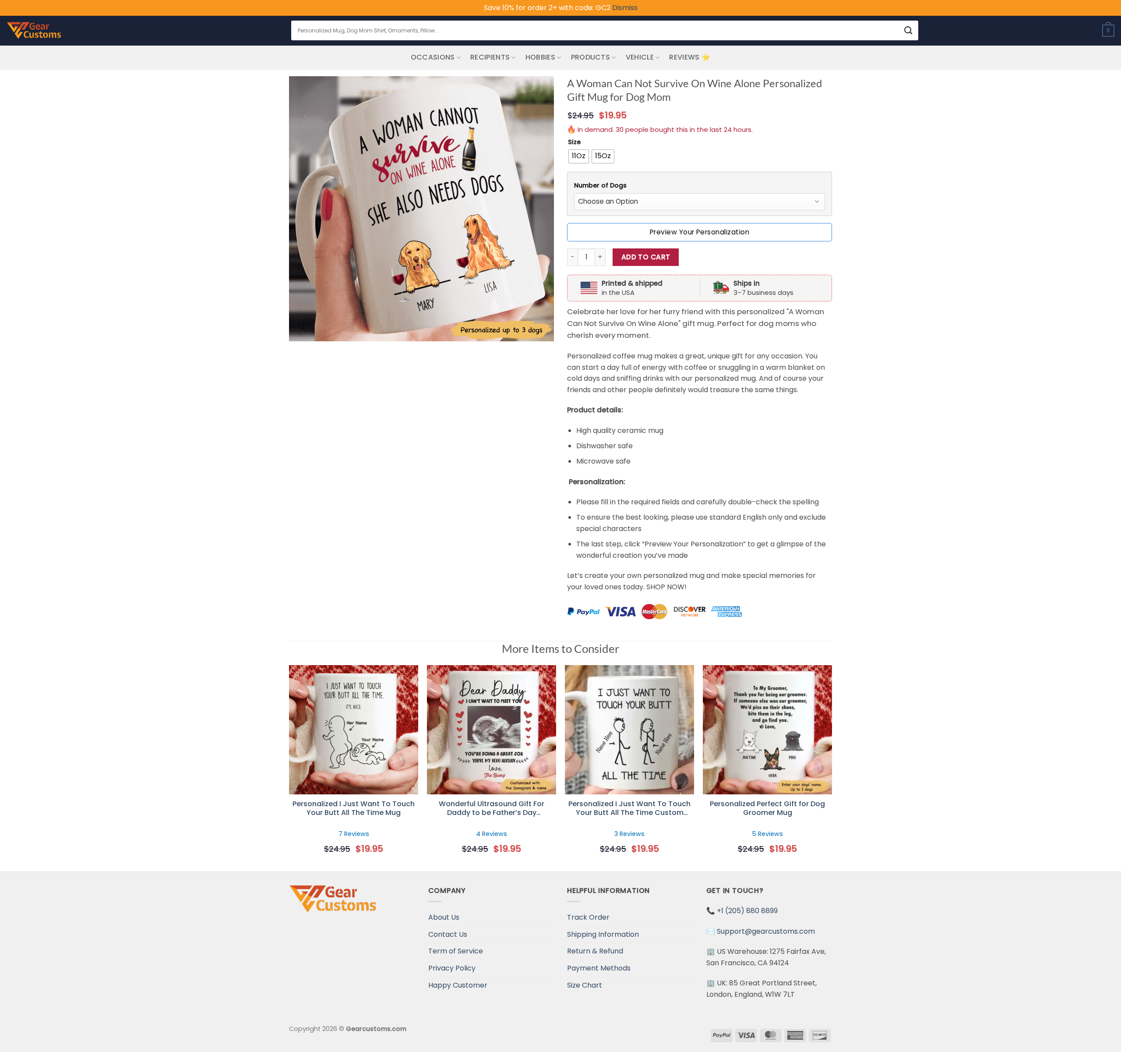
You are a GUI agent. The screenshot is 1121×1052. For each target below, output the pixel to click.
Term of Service (455, 951)
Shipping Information (603, 934)
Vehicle (640, 57)
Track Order (588, 917)
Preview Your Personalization (699, 232)
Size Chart (584, 985)
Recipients (490, 57)
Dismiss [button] (625, 8)
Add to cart (645, 257)
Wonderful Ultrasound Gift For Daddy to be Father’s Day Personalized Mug (491, 809)
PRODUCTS (590, 57)
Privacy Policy (452, 968)
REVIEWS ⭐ (689, 57)
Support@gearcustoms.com (766, 931)
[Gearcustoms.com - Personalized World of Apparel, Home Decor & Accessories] (34, 31)
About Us (443, 917)
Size (574, 142)
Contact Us (447, 934)
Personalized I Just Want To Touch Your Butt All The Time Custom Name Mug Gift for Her (629, 809)
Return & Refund (595, 951)
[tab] (699, 186)
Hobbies (540, 57)
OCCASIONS (433, 57)
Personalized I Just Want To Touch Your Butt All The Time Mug (354, 809)
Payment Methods (599, 968)
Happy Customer (457, 985)
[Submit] (908, 30)
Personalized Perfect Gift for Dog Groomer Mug (767, 809)
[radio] (579, 156)
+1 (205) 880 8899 (747, 911)
